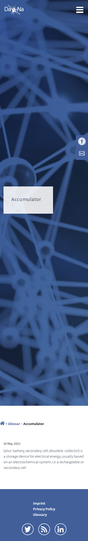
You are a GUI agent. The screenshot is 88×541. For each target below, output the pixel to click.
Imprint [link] (39, 503)
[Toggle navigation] (79, 10)
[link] (82, 141)
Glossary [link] (40, 514)
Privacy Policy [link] (44, 508)
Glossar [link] (14, 423)
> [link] (6, 423)
